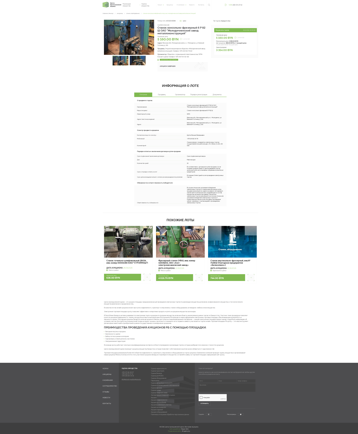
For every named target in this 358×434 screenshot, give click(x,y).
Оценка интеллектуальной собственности (165, 385)
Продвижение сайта (174, 431)
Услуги (160, 5)
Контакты (201, 5)
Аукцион (154, 397)
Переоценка (155, 380)
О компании (180, 5)
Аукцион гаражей (157, 410)
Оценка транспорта (157, 371)
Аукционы (170, 5)
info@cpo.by (126, 379)
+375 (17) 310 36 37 (128, 372)
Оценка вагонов (156, 388)
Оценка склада (156, 390)
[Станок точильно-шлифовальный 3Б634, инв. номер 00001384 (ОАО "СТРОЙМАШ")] (128, 241)
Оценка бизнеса (156, 373)
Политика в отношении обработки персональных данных (170, 414)
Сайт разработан (175, 429)
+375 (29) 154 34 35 (128, 376)
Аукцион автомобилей (158, 402)
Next (152, 37)
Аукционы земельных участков (161, 405)
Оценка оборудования (158, 378)
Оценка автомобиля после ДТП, (161, 383)
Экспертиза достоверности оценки (163, 395)
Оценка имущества (145, 5)
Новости (191, 5)
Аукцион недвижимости (159, 400)
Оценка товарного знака (159, 393)
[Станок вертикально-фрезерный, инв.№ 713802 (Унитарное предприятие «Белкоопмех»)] (232, 241)
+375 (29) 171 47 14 (127, 374)
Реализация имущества (127, 5)
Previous (106, 37)
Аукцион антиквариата (158, 407)
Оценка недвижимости (159, 368)
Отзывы (106, 392)
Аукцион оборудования (159, 412)
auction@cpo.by (135, 379)
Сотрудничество (110, 386)
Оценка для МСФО (157, 376)
